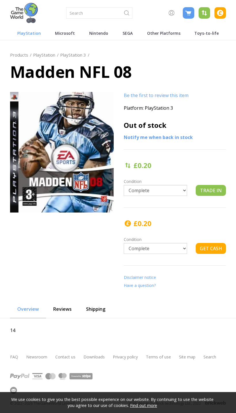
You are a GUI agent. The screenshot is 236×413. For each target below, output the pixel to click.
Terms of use (158, 357)
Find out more (143, 405)
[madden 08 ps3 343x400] (62, 152)
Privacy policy (125, 357)
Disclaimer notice (140, 277)
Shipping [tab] (95, 309)
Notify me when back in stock (158, 137)
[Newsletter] (13, 390)
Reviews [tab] (62, 309)
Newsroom (36, 357)
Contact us (65, 357)
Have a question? (140, 285)
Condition (133, 181)
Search (209, 357)
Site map (187, 357)
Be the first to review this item (156, 95)
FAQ (14, 357)
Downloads (94, 357)
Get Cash (211, 248)
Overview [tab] (28, 309)
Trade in (211, 190)
